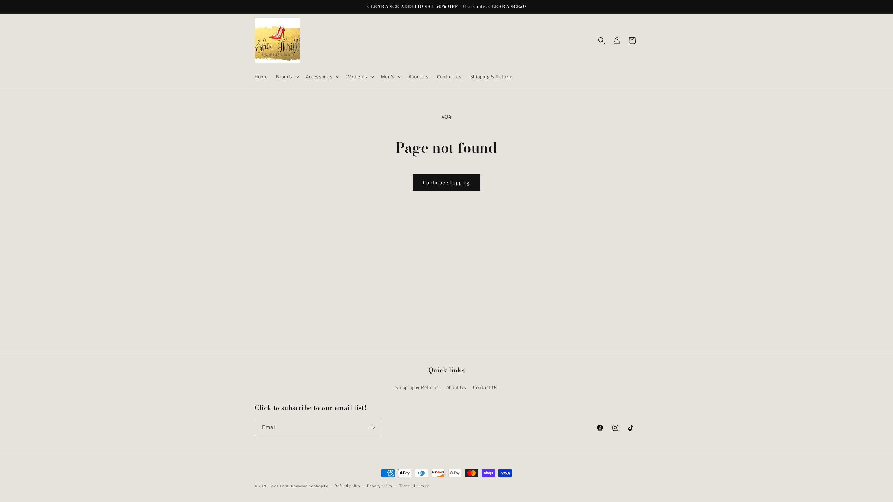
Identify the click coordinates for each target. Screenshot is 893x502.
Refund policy (347, 485)
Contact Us (485, 387)
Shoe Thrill (280, 486)
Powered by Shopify (309, 486)
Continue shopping (446, 182)
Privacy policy (379, 485)
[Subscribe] (372, 427)
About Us (456, 387)
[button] (287, 76)
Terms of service (414, 485)
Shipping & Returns (417, 387)
